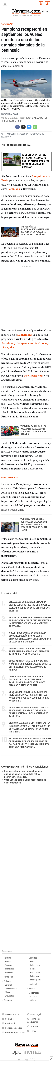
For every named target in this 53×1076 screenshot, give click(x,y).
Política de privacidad (15, 1032)
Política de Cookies (13, 1028)
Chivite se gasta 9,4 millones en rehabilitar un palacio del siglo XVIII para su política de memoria (29, 651)
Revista (32, 988)
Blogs (7, 992)
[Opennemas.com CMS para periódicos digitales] (26, 1055)
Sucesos (8, 965)
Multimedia (34, 993)
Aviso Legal (35, 1014)
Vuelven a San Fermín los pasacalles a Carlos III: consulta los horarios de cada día (34, 430)
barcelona (22, 134)
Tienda (33, 1031)
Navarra (7, 958)
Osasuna (8, 1000)
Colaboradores (11, 988)
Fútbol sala (34, 976)
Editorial (8, 985)
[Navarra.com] (26, 11)
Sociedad (9, 972)
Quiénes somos (12, 1014)
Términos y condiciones (34, 766)
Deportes (33, 958)
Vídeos (33, 1000)
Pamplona (14, 189)
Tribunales (9, 969)
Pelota (32, 969)
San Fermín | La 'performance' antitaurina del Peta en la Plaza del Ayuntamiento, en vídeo (34, 231)
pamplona (11, 134)
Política (8, 961)
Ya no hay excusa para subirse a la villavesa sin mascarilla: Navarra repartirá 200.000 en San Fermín (34, 524)
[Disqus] (25, 826)
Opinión (7, 981)
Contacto (9, 1019)
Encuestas (9, 996)
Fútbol (32, 961)
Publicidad (10, 1023)
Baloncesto (35, 965)
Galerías (33, 996)
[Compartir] (17, 126)
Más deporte (35, 980)
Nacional (33, 984)
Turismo (34, 1026)
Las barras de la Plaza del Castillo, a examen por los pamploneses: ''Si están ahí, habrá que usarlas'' (35, 161)
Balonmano (35, 972)
